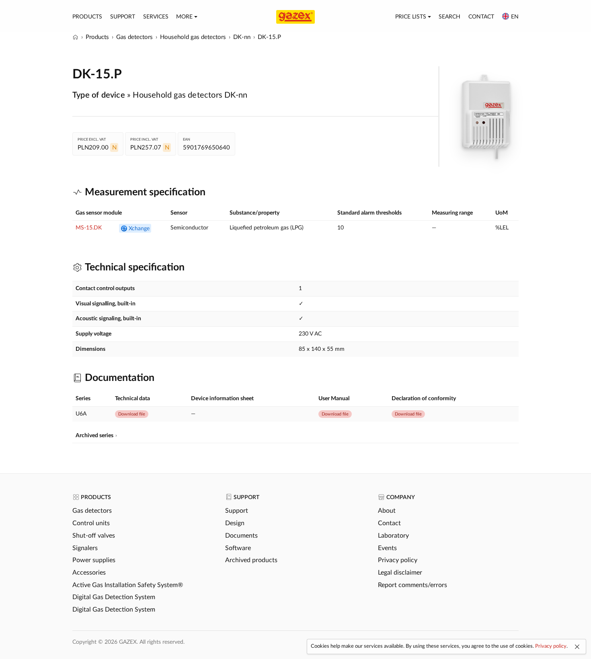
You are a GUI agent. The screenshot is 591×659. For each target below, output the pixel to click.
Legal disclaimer (400, 572)
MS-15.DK (89, 228)
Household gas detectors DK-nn (190, 95)
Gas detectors (92, 511)
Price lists (410, 17)
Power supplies (93, 560)
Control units (91, 523)
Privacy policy (397, 560)
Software (238, 548)
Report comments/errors (412, 585)
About (387, 511)
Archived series (94, 435)
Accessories (89, 572)
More (184, 17)
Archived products (251, 560)
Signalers (85, 548)
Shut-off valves (93, 535)
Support (122, 17)
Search (449, 17)
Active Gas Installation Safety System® (127, 585)
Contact (481, 17)
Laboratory (393, 535)
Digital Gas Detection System (113, 597)
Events (387, 548)
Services (155, 17)
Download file (131, 414)
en (515, 17)
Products (87, 17)
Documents (241, 535)
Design (234, 523)
